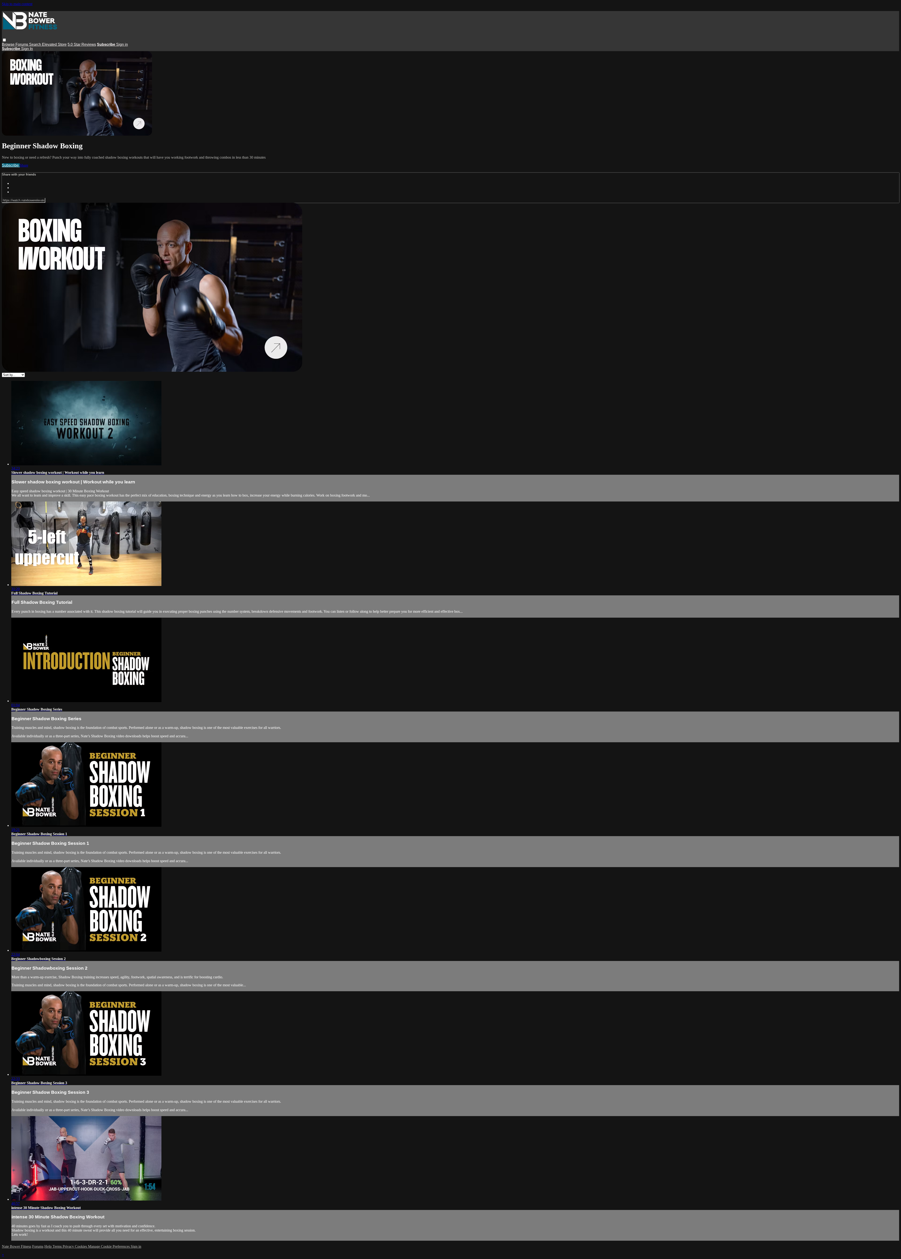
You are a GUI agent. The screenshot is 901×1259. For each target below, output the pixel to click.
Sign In (27, 49)
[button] (4, 40)
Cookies (81, 1246)
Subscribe (11, 165)
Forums (22, 44)
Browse (8, 44)
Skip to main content (17, 4)
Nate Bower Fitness (16, 1246)
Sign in (122, 44)
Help (48, 1246)
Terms (58, 1246)
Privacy (69, 1246)
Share (24, 165)
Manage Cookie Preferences (109, 1246)
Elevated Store (54, 44)
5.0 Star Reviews (82, 44)
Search (35, 44)
